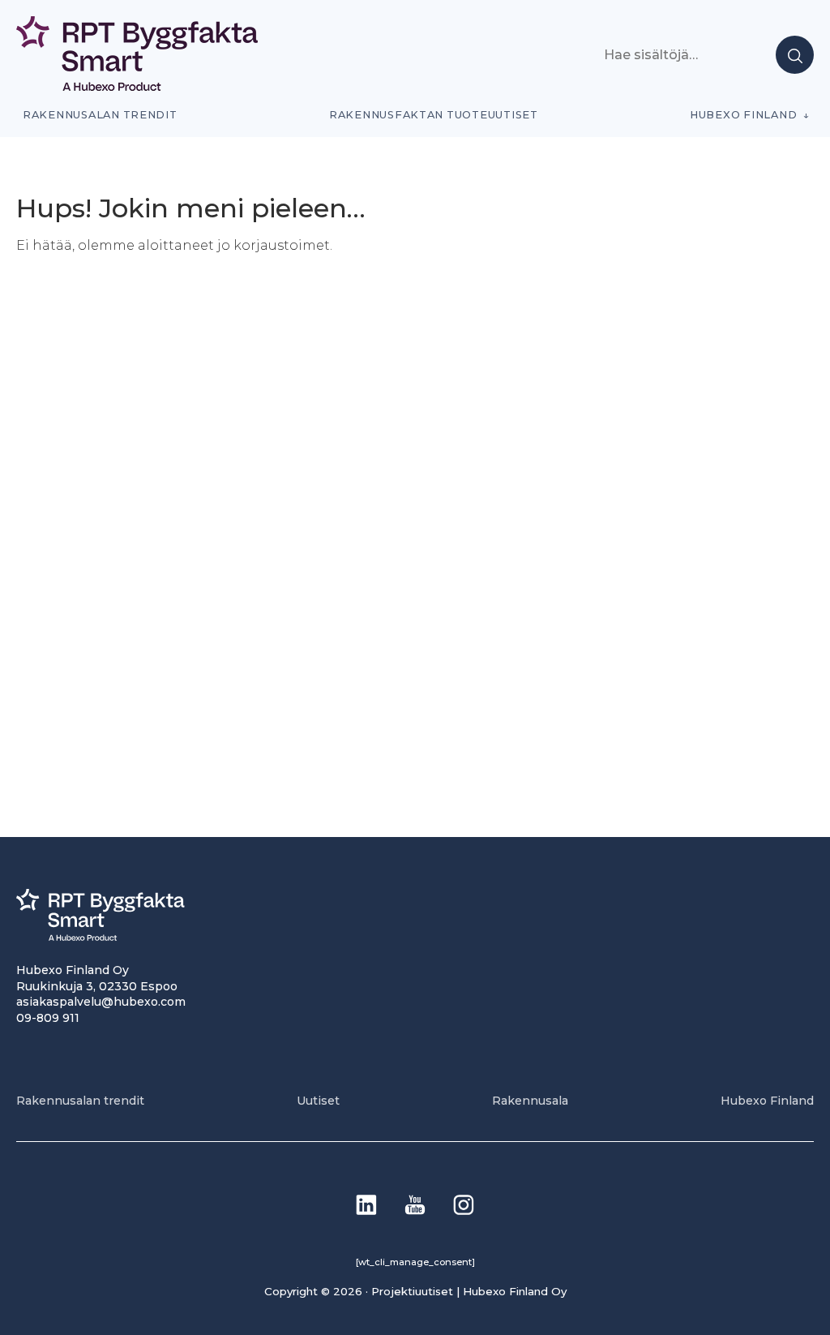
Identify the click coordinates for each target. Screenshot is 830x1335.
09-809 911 (47, 1018)
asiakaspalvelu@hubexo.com (101, 1001)
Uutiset (318, 1100)
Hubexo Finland (743, 115)
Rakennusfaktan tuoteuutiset (433, 115)
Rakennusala (530, 1100)
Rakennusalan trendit (100, 115)
